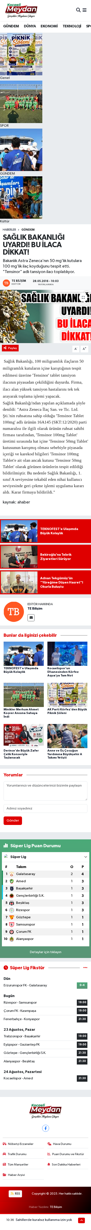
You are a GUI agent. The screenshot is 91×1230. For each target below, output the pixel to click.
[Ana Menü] (85, 10)
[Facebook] (45, 1128)
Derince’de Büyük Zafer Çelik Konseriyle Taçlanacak (21, 754)
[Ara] (78, 10)
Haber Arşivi (16, 1175)
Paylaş (12, 348)
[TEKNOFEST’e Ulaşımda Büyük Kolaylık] (24, 653)
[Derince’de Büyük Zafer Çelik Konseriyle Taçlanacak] (24, 736)
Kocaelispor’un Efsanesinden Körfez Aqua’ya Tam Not (63, 672)
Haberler (9, 229)
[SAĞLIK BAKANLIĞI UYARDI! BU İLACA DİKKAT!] (45, 316)
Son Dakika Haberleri (66, 1164)
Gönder (13, 820)
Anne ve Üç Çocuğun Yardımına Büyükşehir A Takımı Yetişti (64, 754)
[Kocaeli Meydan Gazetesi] (21, 10)
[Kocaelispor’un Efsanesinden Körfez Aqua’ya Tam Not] (67, 653)
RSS (17, 1193)
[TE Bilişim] (14, 611)
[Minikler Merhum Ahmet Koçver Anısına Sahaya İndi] (24, 695)
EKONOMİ (49, 26)
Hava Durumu (62, 1144)
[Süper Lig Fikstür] (85, 968)
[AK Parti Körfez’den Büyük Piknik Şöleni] (67, 695)
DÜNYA (30, 26)
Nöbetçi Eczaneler (20, 1144)
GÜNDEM (11, 26)
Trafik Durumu (17, 1154)
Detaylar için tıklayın (45, 952)
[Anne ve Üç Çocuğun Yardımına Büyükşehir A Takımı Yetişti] (67, 736)
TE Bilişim (35, 608)
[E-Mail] (31, 617)
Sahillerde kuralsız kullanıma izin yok (44, 1220)
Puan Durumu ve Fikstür (68, 1154)
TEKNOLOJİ (72, 26)
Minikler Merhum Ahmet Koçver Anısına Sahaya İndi (21, 713)
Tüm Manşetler (18, 1164)
